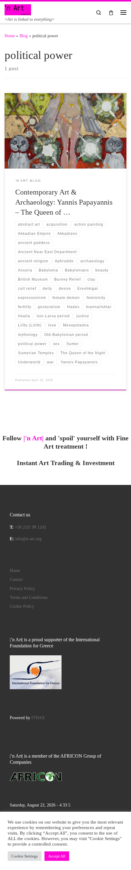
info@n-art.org (28, 539)
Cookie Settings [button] (24, 856)
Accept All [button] (57, 856)
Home (10, 35)
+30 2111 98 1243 (30, 527)
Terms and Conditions (29, 597)
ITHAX (38, 717)
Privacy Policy (22, 588)
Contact (16, 579)
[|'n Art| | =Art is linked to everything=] (18, 9)
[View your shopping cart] (111, 12)
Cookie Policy (22, 606)
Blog (23, 35)
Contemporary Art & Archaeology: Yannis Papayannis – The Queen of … (63, 202)
